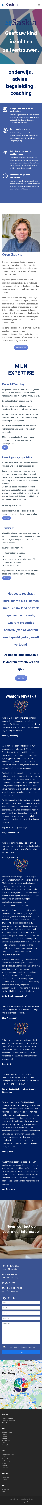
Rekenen (4, 1438)
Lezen (4, 1457)
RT (5, 447)
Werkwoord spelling (8, 1454)
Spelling (4, 1434)
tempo (4, 1463)
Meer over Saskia (21, 347)
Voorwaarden (15, 1502)
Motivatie (4, 1465)
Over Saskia (5, 1489)
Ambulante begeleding (8, 1420)
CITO (3, 1442)
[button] (39, 4)
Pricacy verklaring (25, 1502)
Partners (4, 1479)
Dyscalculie (5, 1459)
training (6, 578)
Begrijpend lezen (7, 1432)
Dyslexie (4, 1436)
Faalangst (5, 1445)
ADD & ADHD (6, 1440)
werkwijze (21, 678)
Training (4, 1422)
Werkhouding (6, 1461)
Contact (4, 1491)
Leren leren (5, 1467)
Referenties (5, 1477)
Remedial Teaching (7, 1418)
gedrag (6, 518)
